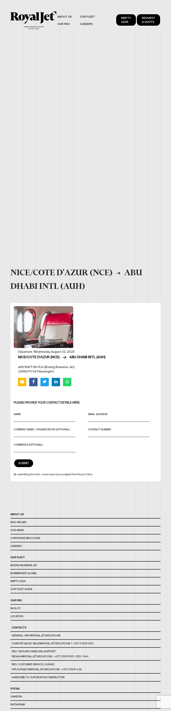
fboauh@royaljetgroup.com (32, 656)
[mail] (22, 382)
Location (16, 616)
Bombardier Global (23, 573)
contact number (99, 429)
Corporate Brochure (25, 538)
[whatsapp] (67, 382)
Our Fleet (17, 557)
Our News (17, 530)
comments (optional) (28, 444)
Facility (15, 608)
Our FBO (16, 600)
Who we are (18, 522)
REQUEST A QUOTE (148, 20)
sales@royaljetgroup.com (51, 643)
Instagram (17, 704)
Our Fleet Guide (21, 589)
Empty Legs (126, 20)
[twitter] (44, 382)
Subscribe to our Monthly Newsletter (38, 677)
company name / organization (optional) (42, 429)
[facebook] (33, 382)
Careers (16, 546)
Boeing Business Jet (23, 565)
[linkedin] (56, 382)
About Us (17, 514)
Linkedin (16, 696)
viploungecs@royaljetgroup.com (35, 669)
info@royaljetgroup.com (42, 635)
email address (97, 414)
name (17, 414)
